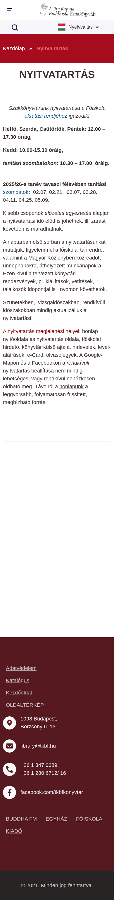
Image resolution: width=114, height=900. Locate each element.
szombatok (15, 192)
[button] (9, 10)
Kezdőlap (14, 48)
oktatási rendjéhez (46, 116)
